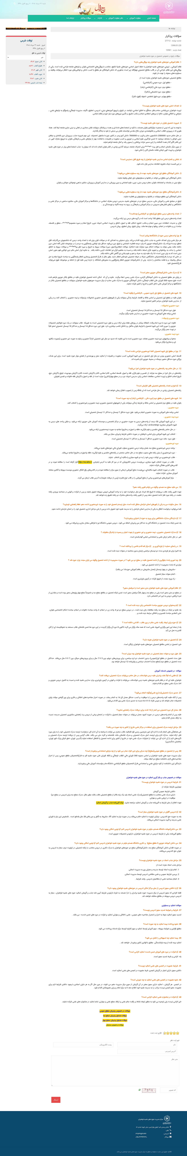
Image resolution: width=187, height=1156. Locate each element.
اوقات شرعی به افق (38, 53)
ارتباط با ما (70, 18)
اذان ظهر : (36, 70)
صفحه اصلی (151, 18)
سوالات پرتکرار (86, 18)
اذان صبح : (36, 61)
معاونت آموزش (133, 19)
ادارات (98, 19)
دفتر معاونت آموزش (114, 19)
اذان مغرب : (36, 78)
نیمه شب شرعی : (33, 82)
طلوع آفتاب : (35, 65)
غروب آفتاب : (35, 74)
